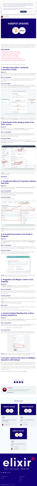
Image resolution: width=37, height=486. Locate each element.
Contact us (21, 479)
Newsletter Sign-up (22, 476)
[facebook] (5, 472)
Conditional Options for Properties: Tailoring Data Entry (11, 54)
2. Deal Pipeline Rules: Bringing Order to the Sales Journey (10, 52)
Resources (2, 478)
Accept (23, 11)
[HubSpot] (9, 472)
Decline (31, 11)
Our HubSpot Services (4, 476)
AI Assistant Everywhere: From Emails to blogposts (9, 55)
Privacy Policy (12, 484)
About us (20, 478)
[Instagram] (7, 472)
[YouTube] (3, 472)
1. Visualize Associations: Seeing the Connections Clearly (10, 51)
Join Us (20, 481)
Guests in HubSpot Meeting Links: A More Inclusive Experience (12, 58)
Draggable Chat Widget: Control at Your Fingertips (10, 57)
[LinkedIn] (1, 472)
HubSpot (3, 417)
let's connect (24, 371)
